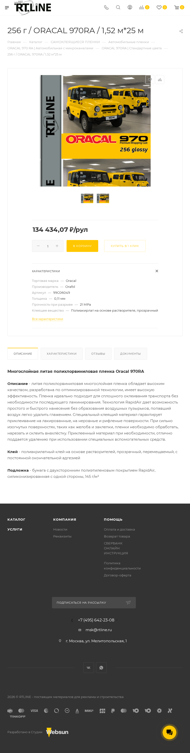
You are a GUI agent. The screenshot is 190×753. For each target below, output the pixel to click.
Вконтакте (88, 667)
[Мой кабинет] (130, 7)
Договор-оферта (117, 575)
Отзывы (98, 353)
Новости (60, 529)
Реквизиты (62, 536)
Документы (130, 353)
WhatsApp (101, 667)
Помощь (113, 519)
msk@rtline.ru (99, 629)
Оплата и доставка (119, 529)
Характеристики (61, 353)
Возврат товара (117, 536)
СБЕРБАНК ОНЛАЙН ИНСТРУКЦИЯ (116, 548)
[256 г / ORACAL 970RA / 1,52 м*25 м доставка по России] (95, 117)
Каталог (16, 519)
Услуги (15, 529)
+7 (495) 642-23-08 (96, 620)
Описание (23, 353)
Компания (64, 519)
